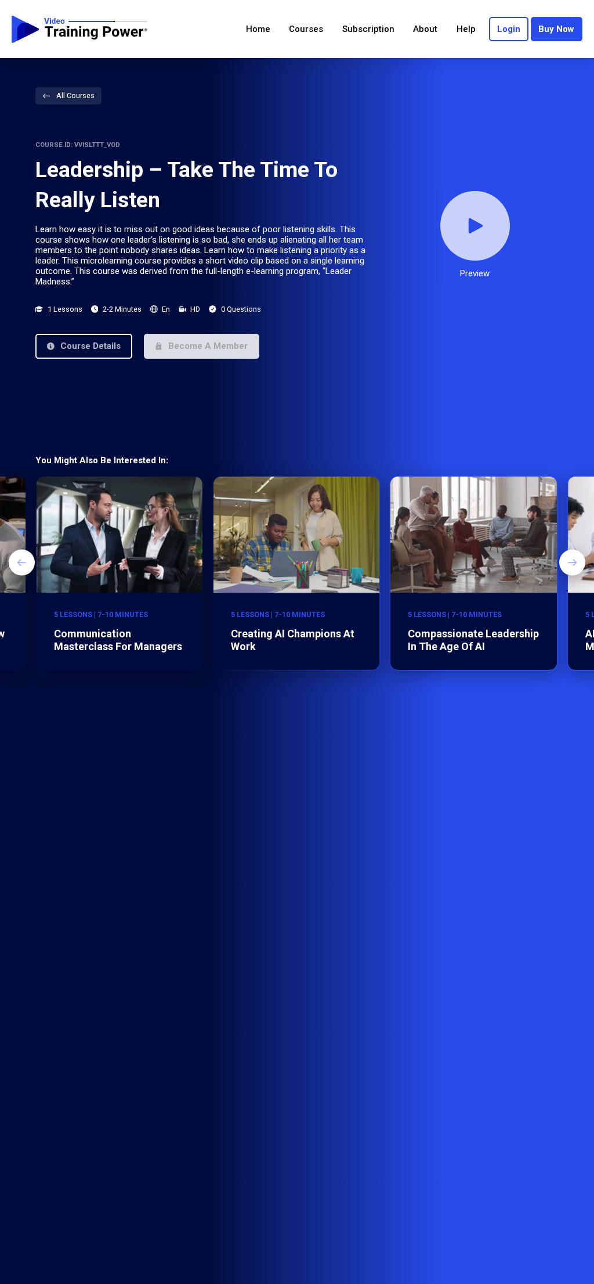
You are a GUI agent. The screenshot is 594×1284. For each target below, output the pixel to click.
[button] (83, 346)
